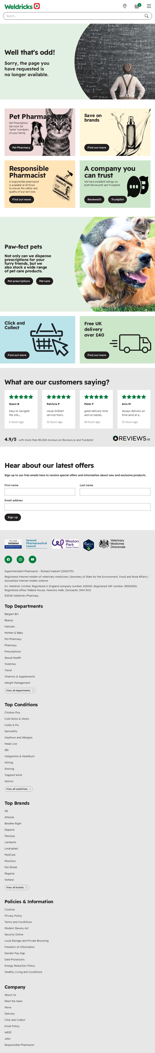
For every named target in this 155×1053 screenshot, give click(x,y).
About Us (10, 995)
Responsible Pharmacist (19, 1045)
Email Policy (12, 1026)
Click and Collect (15, 1020)
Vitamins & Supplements (20, 676)
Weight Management (17, 682)
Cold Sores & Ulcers (17, 718)
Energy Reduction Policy (20, 965)
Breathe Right (13, 823)
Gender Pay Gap (15, 953)
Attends (9, 817)
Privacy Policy (13, 915)
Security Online (14, 934)
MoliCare (10, 854)
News (8, 1007)
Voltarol (9, 879)
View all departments (18, 690)
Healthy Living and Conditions (23, 972)
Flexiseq (10, 836)
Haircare (10, 626)
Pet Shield (11, 867)
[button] (149, 6)
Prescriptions (13, 651)
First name (11, 485)
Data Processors (15, 959)
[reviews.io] (131, 439)
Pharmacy (11, 645)
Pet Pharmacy (21, 147)
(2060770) (67, 571)
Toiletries (10, 664)
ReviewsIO (96, 200)
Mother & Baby (14, 632)
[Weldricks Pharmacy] (22, 6)
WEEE (8, 1032)
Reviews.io (69, 440)
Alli (6, 811)
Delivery (10, 1013)
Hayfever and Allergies (19, 737)
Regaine (10, 873)
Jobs (8, 1038)
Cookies (10, 909)
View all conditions (16, 788)
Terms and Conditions (18, 922)
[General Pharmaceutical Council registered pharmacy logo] (36, 545)
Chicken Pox (12, 712)
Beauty (9, 620)
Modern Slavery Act (17, 928)
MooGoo (10, 861)
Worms (9, 781)
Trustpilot (119, 200)
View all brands (15, 887)
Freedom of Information (20, 947)
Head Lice (11, 743)
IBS (7, 750)
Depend (9, 829)
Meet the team (13, 1001)
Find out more (98, 148)
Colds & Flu (12, 725)
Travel (8, 670)
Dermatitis (11, 731)
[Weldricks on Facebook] (8, 559)
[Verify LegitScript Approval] (88, 545)
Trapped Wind (13, 775)
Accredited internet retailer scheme (26, 580)
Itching (9, 762)
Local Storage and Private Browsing (27, 940)
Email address (14, 500)
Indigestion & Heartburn (20, 756)
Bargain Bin (12, 614)
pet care (44, 281)
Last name (86, 485)
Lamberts (10, 842)
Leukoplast (11, 848)
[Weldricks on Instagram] (20, 559)
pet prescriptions (19, 281)
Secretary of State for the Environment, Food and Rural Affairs (109, 576)
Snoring (9, 768)
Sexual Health (13, 657)
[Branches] (125, 6)
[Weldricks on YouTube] (32, 559)
